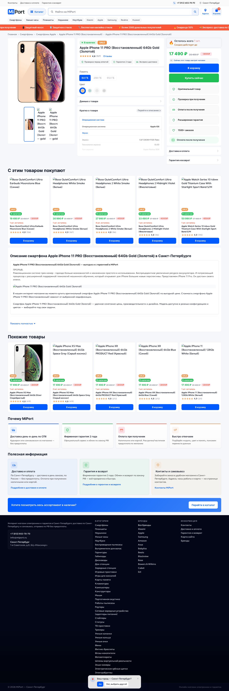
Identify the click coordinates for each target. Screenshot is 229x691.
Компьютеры (102, 587)
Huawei (136, 20)
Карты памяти (103, 579)
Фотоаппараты (103, 657)
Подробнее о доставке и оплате (28, 487)
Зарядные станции (105, 568)
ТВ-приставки (102, 625)
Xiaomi (90, 20)
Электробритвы (103, 672)
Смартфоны (16, 20)
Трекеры (99, 629)
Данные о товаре (89, 101)
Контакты (12, 3)
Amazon (142, 540)
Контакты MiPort (164, 487)
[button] (22, 324)
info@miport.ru (18, 537)
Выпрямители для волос (108, 548)
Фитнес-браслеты (105, 649)
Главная (12, 34)
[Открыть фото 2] (41, 124)
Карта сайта (188, 536)
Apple (100, 20)
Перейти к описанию (148, 110)
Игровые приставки (106, 571)
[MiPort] (16, 11)
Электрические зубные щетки (111, 668)
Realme (124, 20)
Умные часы (32, 20)
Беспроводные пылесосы (108, 544)
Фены (98, 645)
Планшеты (48, 20)
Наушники (63, 20)
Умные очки (101, 641)
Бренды (185, 540)
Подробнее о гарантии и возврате (102, 484)
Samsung (112, 20)
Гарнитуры (101, 552)
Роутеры (99, 607)
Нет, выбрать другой (116, 684)
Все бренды (144, 525)
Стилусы (99, 622)
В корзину (194, 68)
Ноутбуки (77, 20)
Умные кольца (103, 637)
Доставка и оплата (29, 3)
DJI (139, 571)
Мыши (98, 595)
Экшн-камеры (102, 664)
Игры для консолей (105, 575)
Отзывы (107, 56)
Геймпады (100, 556)
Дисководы (101, 560)
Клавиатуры (102, 583)
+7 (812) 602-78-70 (20, 533)
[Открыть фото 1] (29, 124)
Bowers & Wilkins (147, 564)
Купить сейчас (194, 78)
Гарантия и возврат (51, 3)
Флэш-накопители (105, 653)
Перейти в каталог (203, 505)
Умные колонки (103, 633)
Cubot (141, 568)
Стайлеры (100, 618)
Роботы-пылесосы (105, 603)
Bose (140, 560)
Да (100, 684)
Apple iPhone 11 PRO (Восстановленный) (80, 34)
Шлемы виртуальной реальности (113, 661)
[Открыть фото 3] (53, 124)
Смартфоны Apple (46, 34)
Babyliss (142, 548)
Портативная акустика (107, 599)
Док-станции (102, 564)
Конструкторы (103, 591)
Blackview (143, 556)
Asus (140, 544)
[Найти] (195, 11)
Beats (141, 552)
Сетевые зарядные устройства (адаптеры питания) (111, 612)
